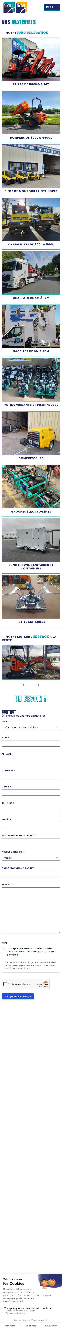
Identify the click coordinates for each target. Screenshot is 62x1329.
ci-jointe (25, 968)
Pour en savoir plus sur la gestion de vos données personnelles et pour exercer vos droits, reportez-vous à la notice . (30, 965)
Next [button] (36, 684)
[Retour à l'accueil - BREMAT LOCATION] (15, 7)
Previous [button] (25, 684)
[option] (31, 662)
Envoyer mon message (18, 996)
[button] (52, 7)
